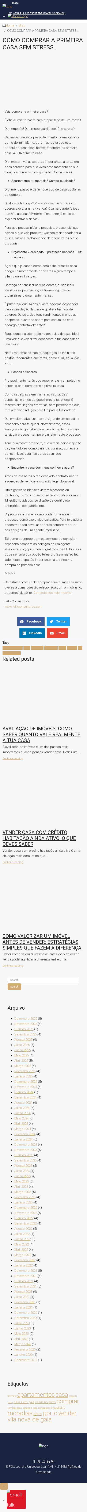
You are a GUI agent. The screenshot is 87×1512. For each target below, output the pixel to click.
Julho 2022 (22, 1234)
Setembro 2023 (25, 1160)
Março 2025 (22, 1066)
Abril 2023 (21, 1187)
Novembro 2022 (25, 1213)
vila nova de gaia (30, 1419)
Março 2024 (22, 1129)
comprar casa (15, 1408)
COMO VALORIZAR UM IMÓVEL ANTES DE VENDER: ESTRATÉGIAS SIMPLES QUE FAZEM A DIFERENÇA (42, 942)
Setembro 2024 (25, 1097)
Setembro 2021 (25, 1286)
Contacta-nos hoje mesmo (53, 593)
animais (12, 1395)
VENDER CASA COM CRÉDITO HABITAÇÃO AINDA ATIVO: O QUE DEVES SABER (39, 838)
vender (72, 648)
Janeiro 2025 (23, 1076)
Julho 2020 (22, 1323)
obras (37, 1414)
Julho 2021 (22, 1297)
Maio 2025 (21, 1055)
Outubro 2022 (23, 1218)
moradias (51, 648)
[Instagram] (43, 1461)
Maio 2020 (21, 1334)
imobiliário (58, 1407)
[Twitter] (38, 1461)
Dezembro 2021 (25, 1271)
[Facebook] (34, 1461)
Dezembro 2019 (25, 1360)
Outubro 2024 (23, 1092)
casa (26, 648)
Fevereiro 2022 (24, 1260)
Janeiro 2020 (23, 1355)
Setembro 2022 (25, 1223)
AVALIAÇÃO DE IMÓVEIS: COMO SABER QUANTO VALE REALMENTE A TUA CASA (41, 734)
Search (14, 986)
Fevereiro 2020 (24, 1349)
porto (62, 648)
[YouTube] (52, 1461)
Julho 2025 (22, 1045)
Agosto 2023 (23, 1166)
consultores (44, 1408)
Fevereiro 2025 (24, 1071)
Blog (22, 25)
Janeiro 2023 (23, 1202)
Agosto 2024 (23, 1103)
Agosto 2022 (23, 1229)
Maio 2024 (21, 1118)
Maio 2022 (21, 1244)
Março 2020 (22, 1344)
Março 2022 (22, 1255)
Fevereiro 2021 (24, 1302)
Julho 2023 (22, 1171)
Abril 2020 (21, 1339)
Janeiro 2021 (23, 1307)
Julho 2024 (22, 1108)
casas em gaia (24, 1402)
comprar (37, 648)
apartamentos (13, 648)
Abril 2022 (21, 1250)
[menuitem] (37, 13)
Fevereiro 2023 (24, 1197)
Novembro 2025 (25, 1024)
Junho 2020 (22, 1328)
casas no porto (45, 1402)
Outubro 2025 (23, 1029)
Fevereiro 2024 (24, 1134)
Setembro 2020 (25, 1318)
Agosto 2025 (23, 1040)
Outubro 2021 (23, 1281)
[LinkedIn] (48, 1461)
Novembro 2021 (25, 1276)
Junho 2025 (22, 1050)
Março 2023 (22, 1192)
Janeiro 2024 (23, 1139)
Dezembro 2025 (25, 1019)
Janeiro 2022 (23, 1265)
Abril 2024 (21, 1124)
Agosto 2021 (23, 1292)
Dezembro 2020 (25, 1313)
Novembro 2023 (25, 1150)
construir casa (30, 1408)
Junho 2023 (22, 1176)
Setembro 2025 (25, 1034)
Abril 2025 (21, 1061)
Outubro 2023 (23, 1155)
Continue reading (13, 758)
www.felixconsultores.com (23, 606)
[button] (31, 621)
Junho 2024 (22, 1113)
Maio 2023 (21, 1181)
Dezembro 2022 (25, 1208)
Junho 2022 (22, 1239)
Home (10, 25)
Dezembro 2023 (25, 1145)
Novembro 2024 (25, 1087)
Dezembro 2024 (25, 1082)
